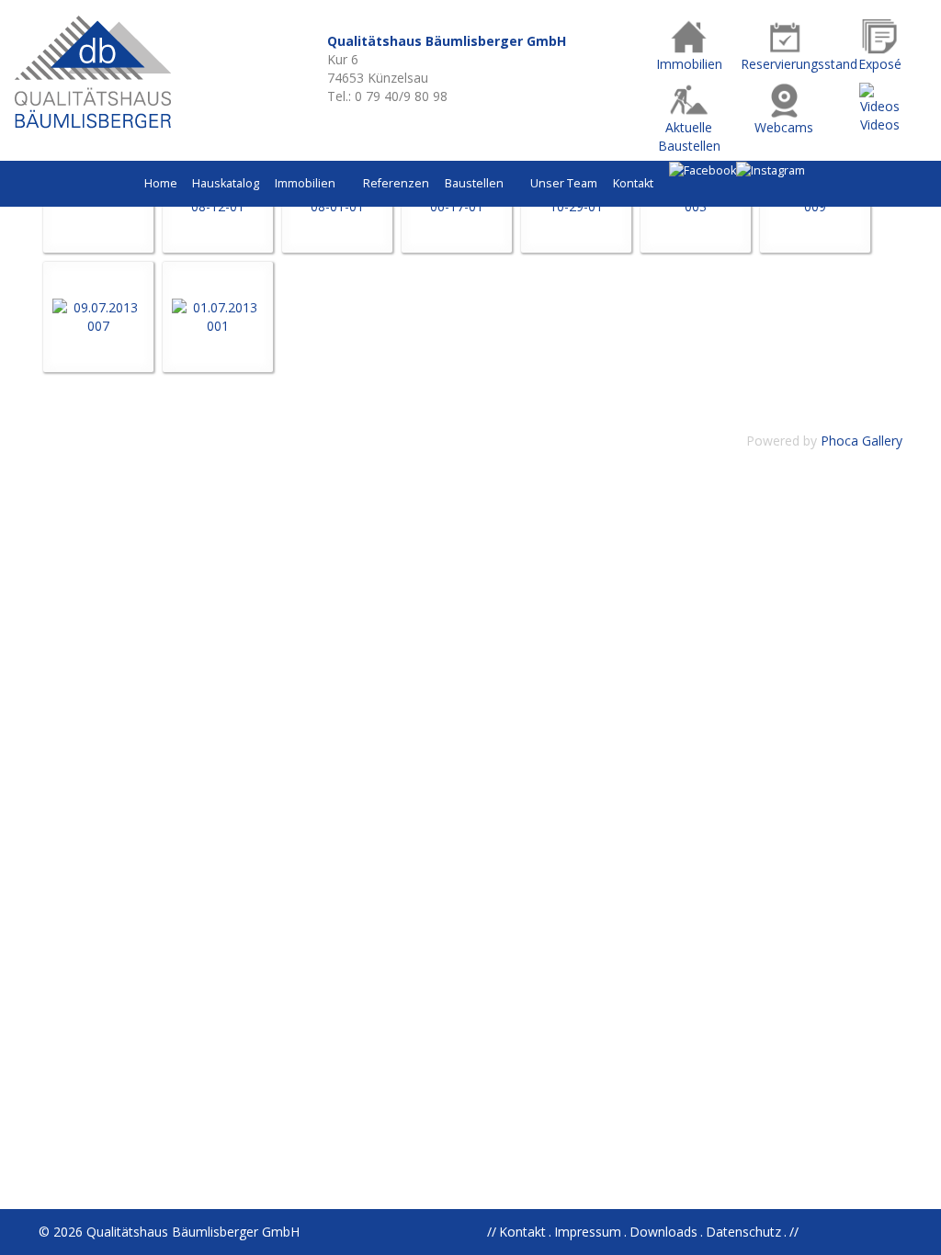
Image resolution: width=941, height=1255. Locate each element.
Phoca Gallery (861, 440)
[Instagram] (770, 170)
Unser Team (563, 183)
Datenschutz (743, 1231)
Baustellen (475, 183)
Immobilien (306, 183)
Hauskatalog (225, 183)
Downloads (663, 1231)
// (794, 1231)
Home (160, 183)
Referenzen (396, 183)
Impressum (587, 1231)
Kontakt (633, 183)
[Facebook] (702, 170)
